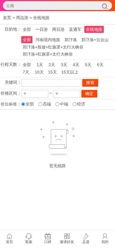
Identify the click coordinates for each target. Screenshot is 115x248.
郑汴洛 (71, 39)
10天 (39, 72)
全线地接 (41, 17)
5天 (88, 64)
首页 (7, 17)
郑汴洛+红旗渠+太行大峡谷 (48, 54)
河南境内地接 (47, 39)
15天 (52, 72)
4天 (76, 64)
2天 (52, 64)
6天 (100, 64)
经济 (81, 104)
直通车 (75, 29)
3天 (64, 64)
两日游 (58, 29)
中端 (64, 104)
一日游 (41, 29)
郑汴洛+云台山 (95, 39)
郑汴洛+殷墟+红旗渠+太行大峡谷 (53, 47)
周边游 (22, 17)
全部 (27, 29)
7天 (26, 72)
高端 (47, 104)
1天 (40, 64)
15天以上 (69, 72)
